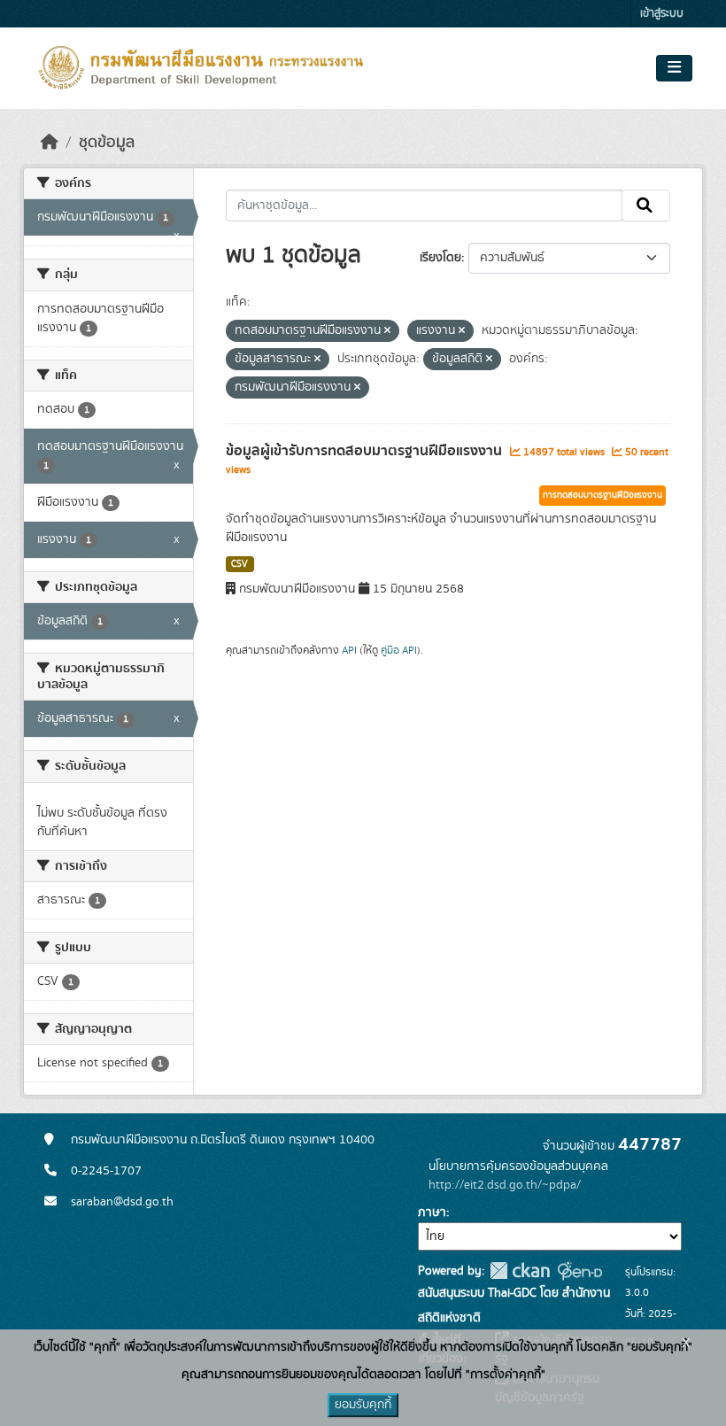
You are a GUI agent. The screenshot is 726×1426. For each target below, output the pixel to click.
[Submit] (646, 205)
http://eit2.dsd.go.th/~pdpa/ (505, 1185)
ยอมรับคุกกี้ (363, 1405)
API (349, 650)
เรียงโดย (440, 258)
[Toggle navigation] (674, 68)
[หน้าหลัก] (49, 142)
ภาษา (432, 1212)
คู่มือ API (399, 650)
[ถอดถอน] (387, 331)
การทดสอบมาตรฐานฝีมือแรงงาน (602, 495)
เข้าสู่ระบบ (662, 13)
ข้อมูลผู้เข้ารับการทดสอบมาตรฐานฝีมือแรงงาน (366, 450)
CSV (239, 564)
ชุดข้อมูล (107, 142)
